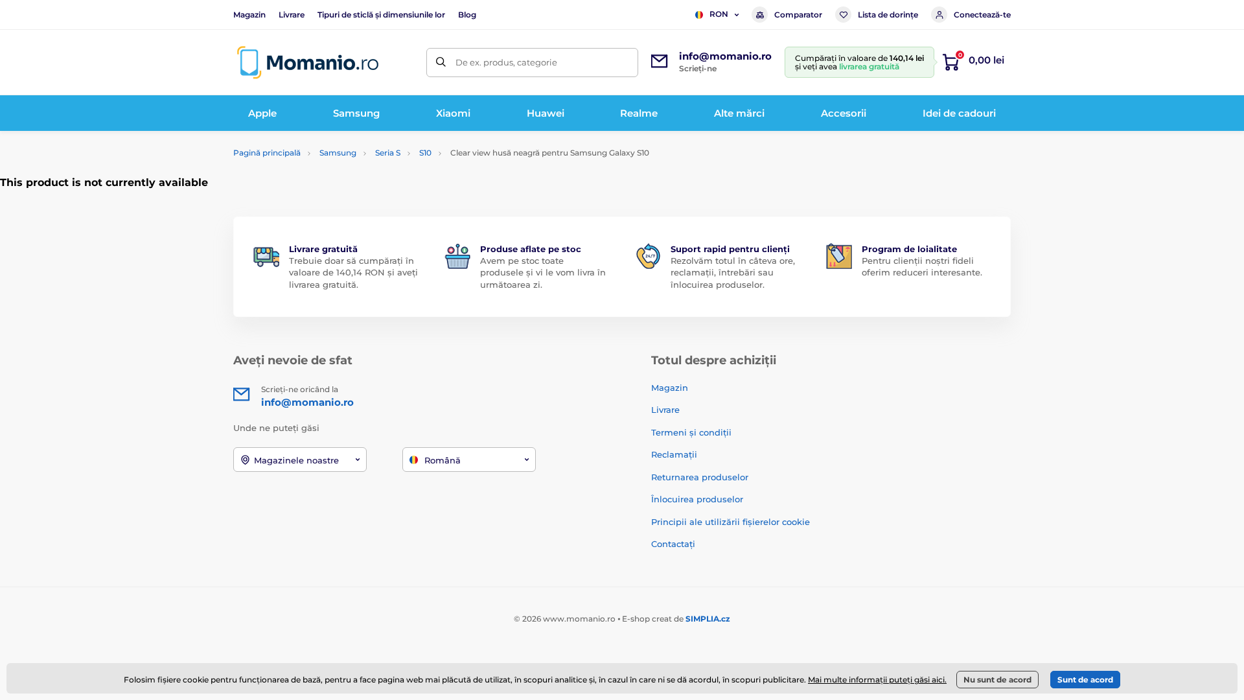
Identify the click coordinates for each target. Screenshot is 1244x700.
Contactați (673, 544)
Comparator (798, 14)
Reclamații (674, 454)
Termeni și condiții (691, 432)
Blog (467, 14)
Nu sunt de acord (997, 679)
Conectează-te (982, 14)
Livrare (292, 14)
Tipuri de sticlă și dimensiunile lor (381, 14)
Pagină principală (267, 153)
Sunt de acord (1085, 679)
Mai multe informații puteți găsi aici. (877, 679)
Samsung (337, 153)
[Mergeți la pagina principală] (307, 62)
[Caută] (440, 62)
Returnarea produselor (699, 477)
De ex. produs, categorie (506, 62)
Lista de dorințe (888, 14)
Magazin (249, 14)
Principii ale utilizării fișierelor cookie (730, 522)
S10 (425, 153)
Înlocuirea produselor (697, 499)
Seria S (387, 153)
